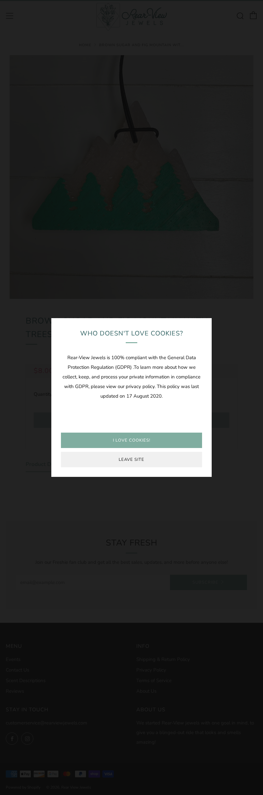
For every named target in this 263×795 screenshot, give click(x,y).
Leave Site (131, 459)
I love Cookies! (131, 440)
